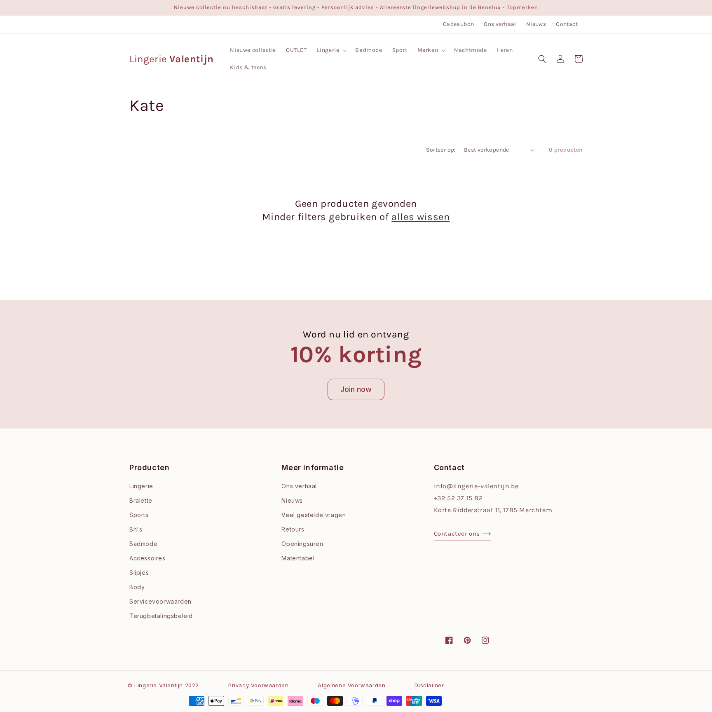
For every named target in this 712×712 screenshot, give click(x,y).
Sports (139, 514)
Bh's (135, 529)
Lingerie (141, 486)
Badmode (143, 543)
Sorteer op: (440, 149)
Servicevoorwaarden (160, 601)
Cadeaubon (458, 24)
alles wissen (420, 216)
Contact (567, 24)
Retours (292, 529)
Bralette (140, 500)
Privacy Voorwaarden (258, 685)
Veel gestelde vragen (313, 514)
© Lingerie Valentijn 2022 (163, 685)
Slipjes (139, 572)
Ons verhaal (500, 24)
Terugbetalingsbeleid (161, 615)
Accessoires (147, 558)
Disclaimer (429, 685)
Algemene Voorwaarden (351, 685)
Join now (356, 389)
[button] (331, 50)
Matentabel (297, 558)
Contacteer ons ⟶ (463, 533)
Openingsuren (302, 543)
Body (137, 586)
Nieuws (536, 24)
